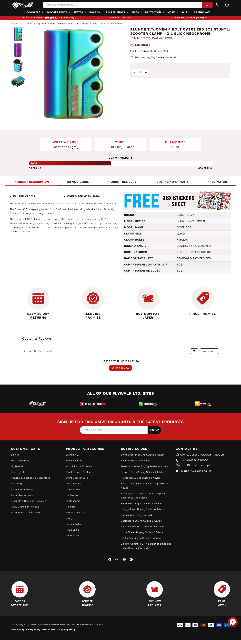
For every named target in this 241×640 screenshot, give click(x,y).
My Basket (17, 466)
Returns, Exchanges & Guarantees (30, 477)
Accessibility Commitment (26, 512)
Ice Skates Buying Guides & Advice (141, 538)
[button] (226, 5)
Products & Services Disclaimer (29, 500)
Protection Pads (75, 512)
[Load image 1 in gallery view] (18, 34)
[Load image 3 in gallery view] (18, 66)
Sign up (154, 430)
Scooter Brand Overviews (135, 460)
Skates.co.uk (36, 625)
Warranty (16, 483)
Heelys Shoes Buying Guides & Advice (142, 509)
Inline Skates (73, 489)
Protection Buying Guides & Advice (141, 477)
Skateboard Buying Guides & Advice (141, 520)
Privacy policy (33, 630)
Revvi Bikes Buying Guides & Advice (141, 503)
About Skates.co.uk (22, 495)
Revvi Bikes (72, 529)
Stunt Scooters (74, 460)
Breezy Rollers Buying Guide (137, 515)
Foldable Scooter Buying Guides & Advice (144, 466)
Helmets (70, 506)
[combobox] (128, 5)
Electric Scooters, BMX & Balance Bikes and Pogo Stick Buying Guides (146, 545)
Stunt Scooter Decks (78, 472)
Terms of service (50, 630)
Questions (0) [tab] (45, 351)
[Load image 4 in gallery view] (18, 81)
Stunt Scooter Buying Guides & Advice (143, 454)
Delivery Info (18, 472)
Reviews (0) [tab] (29, 351)
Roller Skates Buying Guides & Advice (142, 526)
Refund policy (18, 630)
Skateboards (73, 500)
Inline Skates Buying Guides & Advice (142, 532)
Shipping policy (67, 630)
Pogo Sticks (73, 535)
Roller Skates (73, 483)
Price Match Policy (22, 489)
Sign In (15, 454)
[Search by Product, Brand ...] (207, 5)
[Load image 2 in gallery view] (18, 50)
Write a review (120, 368)
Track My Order (20, 460)
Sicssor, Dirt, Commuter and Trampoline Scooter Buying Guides (143, 495)
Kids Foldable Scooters (79, 466)
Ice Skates (72, 495)
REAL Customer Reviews (25, 506)
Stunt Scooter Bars (77, 477)
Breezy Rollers (74, 524)
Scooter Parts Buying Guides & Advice (143, 472)
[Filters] (194, 351)
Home (14, 23)
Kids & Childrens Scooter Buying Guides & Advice (145, 485)
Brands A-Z (72, 454)
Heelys (70, 518)
